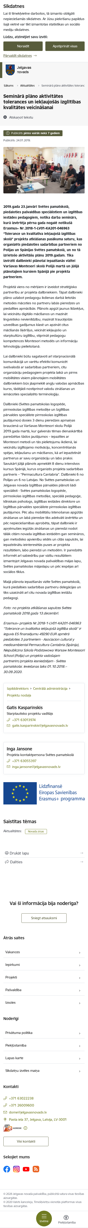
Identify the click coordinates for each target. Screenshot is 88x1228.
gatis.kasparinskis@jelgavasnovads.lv (40, 725)
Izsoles (10, 1002)
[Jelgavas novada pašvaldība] (37, 75)
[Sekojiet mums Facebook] (6, 1169)
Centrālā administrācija (50, 688)
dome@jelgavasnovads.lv (28, 1112)
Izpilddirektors (18, 688)
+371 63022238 (21, 1098)
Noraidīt (23, 46)
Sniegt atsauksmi (44, 918)
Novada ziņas (36, 831)
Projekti (11, 977)
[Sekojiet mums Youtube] (26, 1169)
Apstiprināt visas (65, 46)
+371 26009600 (21, 1105)
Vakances (12, 952)
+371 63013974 (24, 720)
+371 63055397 (24, 761)
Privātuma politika (18, 1033)
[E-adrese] (12, 1128)
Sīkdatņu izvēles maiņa (22, 1070)
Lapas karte (14, 1058)
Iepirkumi (12, 964)
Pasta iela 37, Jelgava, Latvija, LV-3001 (38, 1119)
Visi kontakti (26, 1141)
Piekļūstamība (15, 1045)
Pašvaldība (13, 990)
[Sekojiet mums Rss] (35, 1169)
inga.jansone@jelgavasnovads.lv (36, 767)
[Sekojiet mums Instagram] (16, 1169)
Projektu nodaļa (19, 695)
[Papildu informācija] (25, 1128)
